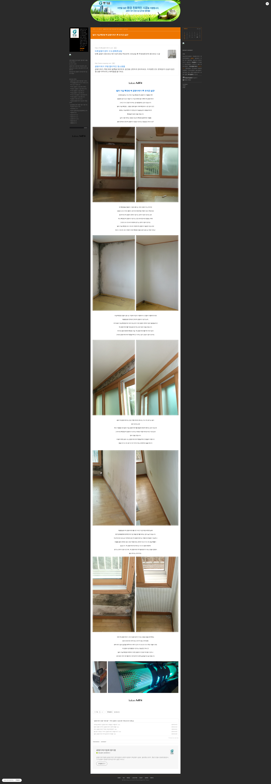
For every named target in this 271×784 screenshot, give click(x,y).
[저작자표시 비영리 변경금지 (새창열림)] (117, 712)
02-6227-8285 (73, 64)
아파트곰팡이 (191, 70)
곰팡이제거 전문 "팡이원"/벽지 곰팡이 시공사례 (115, 29)
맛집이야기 (74, 114)
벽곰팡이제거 (196, 56)
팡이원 (123, 780)
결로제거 (189, 62)
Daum (137, 780)
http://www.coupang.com (103, 63)
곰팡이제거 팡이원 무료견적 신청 (78, 66)
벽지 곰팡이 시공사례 (116, 721)
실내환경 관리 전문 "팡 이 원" (78, 104)
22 (199, 35)
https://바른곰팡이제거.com (104, 48)
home (119, 777)
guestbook (141, 777)
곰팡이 (192, 58)
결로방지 (197, 58)
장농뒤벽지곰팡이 (187, 56)
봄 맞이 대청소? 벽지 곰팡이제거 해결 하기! (106, 731)
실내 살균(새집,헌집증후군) (79, 110)
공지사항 (104, 24)
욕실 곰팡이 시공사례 (77, 92)
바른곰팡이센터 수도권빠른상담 (108, 51)
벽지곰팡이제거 (193, 66)
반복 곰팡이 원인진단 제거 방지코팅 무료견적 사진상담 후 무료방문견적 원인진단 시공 (127, 54)
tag (124, 777)
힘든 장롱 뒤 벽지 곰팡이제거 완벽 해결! (105, 727)
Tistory (147, 780)
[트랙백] (96, 742)
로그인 (121, 24)
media (128, 777)
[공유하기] (99, 712)
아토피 (196, 74)
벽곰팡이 (194, 62)
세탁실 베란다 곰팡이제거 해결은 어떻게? (105, 724)
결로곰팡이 (188, 68)
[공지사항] (78, 57)
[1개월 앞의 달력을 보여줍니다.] (197, 28)
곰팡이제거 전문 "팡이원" (101, 721)
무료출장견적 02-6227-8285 (79, 82)
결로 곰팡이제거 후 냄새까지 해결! (103, 734)
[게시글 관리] (102, 712)
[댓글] (104, 742)
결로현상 (189, 60)
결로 (199, 64)
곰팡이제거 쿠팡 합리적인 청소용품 (110, 66)
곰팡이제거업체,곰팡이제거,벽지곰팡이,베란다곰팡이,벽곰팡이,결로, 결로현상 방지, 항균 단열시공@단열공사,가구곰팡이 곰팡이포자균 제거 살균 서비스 (132, 758)
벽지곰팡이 (191, 74)
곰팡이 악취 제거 (76, 98)
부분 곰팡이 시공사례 (78, 96)
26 (192, 37)
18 (189, 35)
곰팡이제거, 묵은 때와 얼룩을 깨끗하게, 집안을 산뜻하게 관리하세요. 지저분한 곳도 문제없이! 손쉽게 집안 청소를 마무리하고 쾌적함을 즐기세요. (134, 70)
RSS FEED (187, 80)
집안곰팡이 (195, 68)
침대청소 (74, 108)
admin (146, 777)
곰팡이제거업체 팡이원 (106, 750)
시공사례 (113, 24)
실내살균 (185, 72)
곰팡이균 (195, 60)
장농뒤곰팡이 (188, 64)
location (134, 777)
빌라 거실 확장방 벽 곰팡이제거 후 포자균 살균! (110, 35)
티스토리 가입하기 (190, 77)
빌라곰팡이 (198, 70)
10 (187, 34)
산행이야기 (74, 118)
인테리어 (194, 64)
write (151, 777)
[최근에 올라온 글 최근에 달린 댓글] (192, 48)
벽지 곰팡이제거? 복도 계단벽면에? (104, 729)
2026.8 (185, 28)
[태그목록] (192, 53)
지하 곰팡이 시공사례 (77, 90)
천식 (186, 60)
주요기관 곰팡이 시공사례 (79, 94)
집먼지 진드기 (75, 106)
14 (197, 34)
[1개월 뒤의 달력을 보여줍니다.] (200, 28)
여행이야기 (74, 116)
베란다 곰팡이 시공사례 (79, 88)
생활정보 (73, 122)
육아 (189, 72)
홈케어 (74, 112)
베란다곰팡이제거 (195, 72)
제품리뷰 (73, 120)
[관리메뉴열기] (267, 3)
